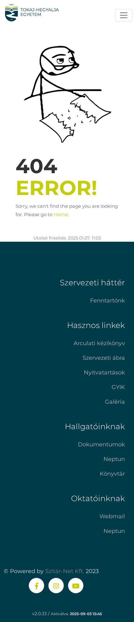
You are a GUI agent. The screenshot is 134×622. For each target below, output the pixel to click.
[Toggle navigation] (123, 15)
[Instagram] (56, 585)
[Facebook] (36, 585)
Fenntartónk (107, 300)
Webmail (112, 516)
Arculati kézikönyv (99, 343)
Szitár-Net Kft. (64, 571)
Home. (61, 214)
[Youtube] (76, 585)
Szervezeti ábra (104, 357)
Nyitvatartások (104, 372)
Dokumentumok (101, 444)
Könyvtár (112, 473)
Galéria (115, 401)
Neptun (114, 459)
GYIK (118, 387)
